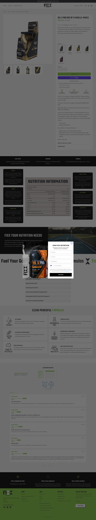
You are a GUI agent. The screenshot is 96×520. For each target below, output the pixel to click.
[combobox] (52, 265)
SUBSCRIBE (60, 274)
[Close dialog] (72, 243)
